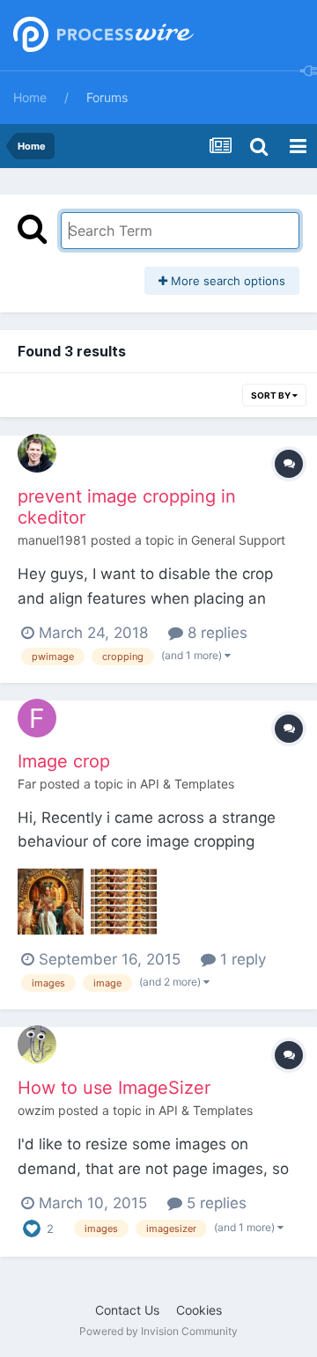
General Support (238, 539)
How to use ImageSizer (114, 1087)
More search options (226, 281)
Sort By (271, 395)
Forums (107, 97)
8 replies (215, 633)
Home (30, 97)
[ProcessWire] (101, 35)
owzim (36, 1110)
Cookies (199, 1309)
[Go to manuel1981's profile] (37, 453)
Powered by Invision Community (158, 1331)
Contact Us (127, 1309)
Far (27, 783)
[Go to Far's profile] (37, 718)
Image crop (64, 761)
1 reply (241, 959)
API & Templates (187, 783)
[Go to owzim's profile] (37, 1044)
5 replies (214, 1203)
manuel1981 (52, 539)
